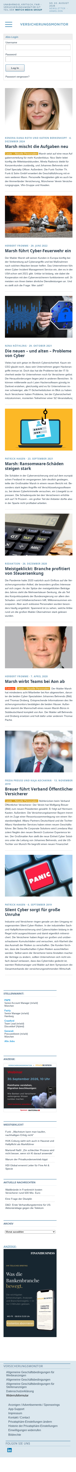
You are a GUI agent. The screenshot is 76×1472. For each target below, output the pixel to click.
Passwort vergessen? (17, 76)
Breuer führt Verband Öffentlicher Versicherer (39, 791)
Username (11, 42)
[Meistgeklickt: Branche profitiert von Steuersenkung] (39, 534)
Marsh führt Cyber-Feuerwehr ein (38, 250)
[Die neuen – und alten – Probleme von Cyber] (39, 317)
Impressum (15, 1413)
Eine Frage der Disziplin (18, 1198)
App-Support (16, 1409)
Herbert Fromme (16, 245)
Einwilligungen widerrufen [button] (24, 1430)
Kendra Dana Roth (18, 138)
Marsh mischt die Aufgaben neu (36, 146)
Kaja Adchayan (41, 780)
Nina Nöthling (16, 345)
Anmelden (56, 11)
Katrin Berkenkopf (53, 138)
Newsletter (57, 8)
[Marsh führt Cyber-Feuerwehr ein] (39, 216)
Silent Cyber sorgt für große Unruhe (32, 912)
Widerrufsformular (17, 1395)
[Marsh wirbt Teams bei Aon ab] (39, 647)
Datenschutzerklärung (20, 1391)
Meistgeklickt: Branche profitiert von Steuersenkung (37, 571)
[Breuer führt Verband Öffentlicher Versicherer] (39, 751)
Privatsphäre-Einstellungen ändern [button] (30, 1421)
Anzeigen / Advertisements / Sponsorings (34, 1404)
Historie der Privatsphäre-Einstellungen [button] (33, 1425)
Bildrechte (14, 1434)
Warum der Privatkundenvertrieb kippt (26, 1159)
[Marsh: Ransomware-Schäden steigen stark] (39, 429)
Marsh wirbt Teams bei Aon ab (35, 681)
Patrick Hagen (15, 458)
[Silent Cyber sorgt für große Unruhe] (39, 876)
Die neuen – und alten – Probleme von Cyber (38, 353)
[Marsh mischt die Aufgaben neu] (39, 109)
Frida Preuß (14, 780)
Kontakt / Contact (19, 1417)
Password (10, 54)
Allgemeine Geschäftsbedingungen (28, 1379)
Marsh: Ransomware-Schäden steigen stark (34, 466)
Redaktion (12, 563)
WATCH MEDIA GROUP (28, 9)
